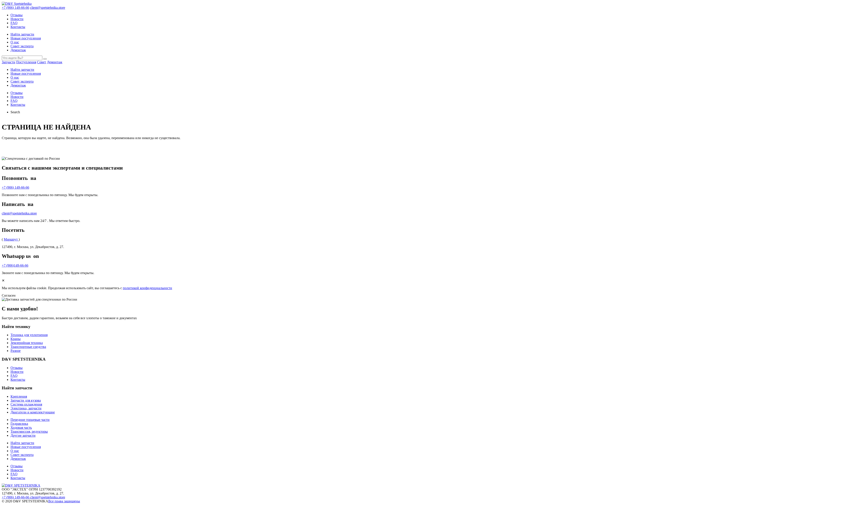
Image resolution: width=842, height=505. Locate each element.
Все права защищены (64, 501)
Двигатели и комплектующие (33, 412)
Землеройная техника (27, 343)
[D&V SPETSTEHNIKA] (21, 485)
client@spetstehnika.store (47, 7)
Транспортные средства (28, 347)
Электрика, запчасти (26, 408)
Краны (16, 339)
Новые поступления (26, 38)
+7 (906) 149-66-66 (15, 7)
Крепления (19, 396)
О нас (15, 42)
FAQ (14, 23)
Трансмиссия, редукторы (29, 431)
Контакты (18, 27)
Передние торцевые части (30, 420)
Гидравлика (19, 423)
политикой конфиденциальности (147, 288)
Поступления (26, 62)
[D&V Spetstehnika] (17, 3)
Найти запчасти (22, 34)
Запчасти (8, 62)
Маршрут (11, 239)
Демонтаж (18, 50)
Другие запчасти (23, 435)
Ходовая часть (21, 427)
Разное (16, 351)
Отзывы (17, 15)
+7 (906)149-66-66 (15, 265)
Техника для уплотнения (29, 335)
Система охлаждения (26, 404)
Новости (17, 19)
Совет (41, 62)
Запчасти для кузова (26, 400)
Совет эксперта (22, 46)
